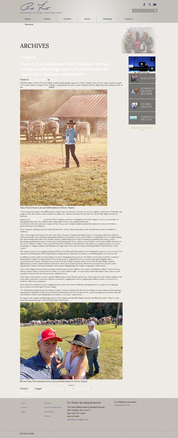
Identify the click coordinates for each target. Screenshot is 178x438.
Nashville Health (148, 118)
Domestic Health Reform (53, 407)
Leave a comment (82, 388)
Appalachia (47, 388)
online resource (36, 219)
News (31, 388)
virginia (69, 388)
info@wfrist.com (122, 405)
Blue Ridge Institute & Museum (35, 87)
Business (29, 24)
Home (28, 19)
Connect (128, 19)
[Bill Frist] (41, 14)
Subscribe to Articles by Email (142, 129)
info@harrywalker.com (77, 419)
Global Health (49, 412)
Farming (107, 19)
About (87, 19)
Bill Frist (54, 79)
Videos (47, 19)
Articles (67, 19)
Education (48, 403)
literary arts (59, 388)
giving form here (76, 300)
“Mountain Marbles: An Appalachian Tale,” (105, 222)
